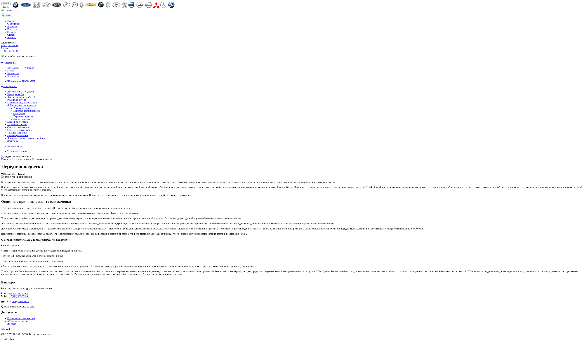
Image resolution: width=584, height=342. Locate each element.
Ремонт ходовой (21, 108)
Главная (11, 21)
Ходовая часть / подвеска (23, 105)
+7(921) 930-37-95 (9, 45)
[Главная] (6, 10)
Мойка (10, 70)
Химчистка (13, 73)
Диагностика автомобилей (21, 97)
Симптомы (19, 113)
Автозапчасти (14, 146)
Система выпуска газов (19, 130)
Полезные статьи (21, 159)
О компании (13, 24)
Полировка (13, 76)
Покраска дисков (19, 321)
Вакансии (12, 26)
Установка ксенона (17, 151)
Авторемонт (10, 86)
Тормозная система (17, 124)
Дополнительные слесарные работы (26, 138)
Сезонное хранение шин (22, 318)
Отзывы (11, 32)
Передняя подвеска (23, 116)
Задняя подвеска (21, 119)
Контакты (12, 29)
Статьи (11, 34)
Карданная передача (17, 121)
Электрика (12, 141)
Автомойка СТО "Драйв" (20, 68)
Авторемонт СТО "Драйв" (21, 91)
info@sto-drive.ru (20, 301)
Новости (11, 37)
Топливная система (17, 132)
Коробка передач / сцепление (22, 102)
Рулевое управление (17, 135)
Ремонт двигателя (16, 100)
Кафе (13, 324)
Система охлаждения (18, 127)
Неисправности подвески (26, 110)
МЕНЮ (7, 16)
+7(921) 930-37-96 (9, 51)
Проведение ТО (15, 94)
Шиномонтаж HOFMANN (21, 81)
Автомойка (9, 62)
